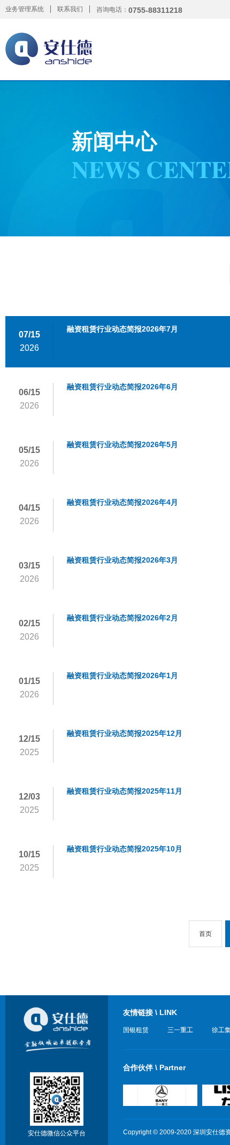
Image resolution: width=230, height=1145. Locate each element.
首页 (205, 933)
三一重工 (180, 1030)
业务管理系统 (24, 9)
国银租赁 (136, 1030)
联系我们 (70, 9)
